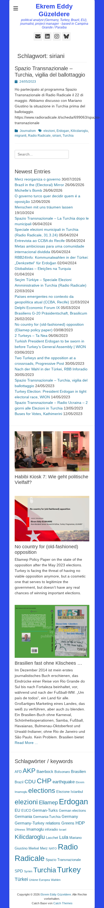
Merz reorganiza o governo (38, 179)
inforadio (51, 829)
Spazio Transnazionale (63, 860)
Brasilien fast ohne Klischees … (48, 663)
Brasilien (78, 771)
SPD (19, 871)
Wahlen (56, 879)
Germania (23, 816)
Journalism (28, 131)
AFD (18, 772)
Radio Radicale (39, 135)
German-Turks (45, 810)
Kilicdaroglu (79, 131)
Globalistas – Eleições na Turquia (43, 268)
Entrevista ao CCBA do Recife (40, 240)
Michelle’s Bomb (28, 190)
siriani (56, 135)
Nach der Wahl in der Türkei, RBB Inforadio (51, 369)
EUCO (26, 811)
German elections (72, 811)
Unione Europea (39, 879)
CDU (30, 781)
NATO (53, 848)
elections (41, 790)
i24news (20, 829)
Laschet (52, 838)
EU (17, 810)
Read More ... (26, 742)
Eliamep (48, 802)
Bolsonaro (62, 772)
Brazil (19, 782)
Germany (70, 816)
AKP (29, 770)
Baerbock (45, 771)
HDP (80, 823)
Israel (62, 829)
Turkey (69, 869)
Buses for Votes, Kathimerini (38, 414)
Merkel (34, 848)
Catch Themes (63, 903)
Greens (67, 823)
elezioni (49, 131)
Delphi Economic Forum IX (37, 308)
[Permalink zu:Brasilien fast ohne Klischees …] (52, 631)
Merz (44, 848)
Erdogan (63, 131)
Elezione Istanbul (69, 792)
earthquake (64, 781)
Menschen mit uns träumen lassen (44, 207)
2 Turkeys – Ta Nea (31, 335)
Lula (63, 837)
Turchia (68, 135)
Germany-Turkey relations (37, 823)
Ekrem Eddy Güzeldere (54, 10)
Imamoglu (35, 829)
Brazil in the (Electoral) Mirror (39, 185)
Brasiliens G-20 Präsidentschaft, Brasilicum (51, 313)
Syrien (28, 871)
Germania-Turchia (47, 817)
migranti (20, 135)
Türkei (21, 879)
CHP (44, 781)
